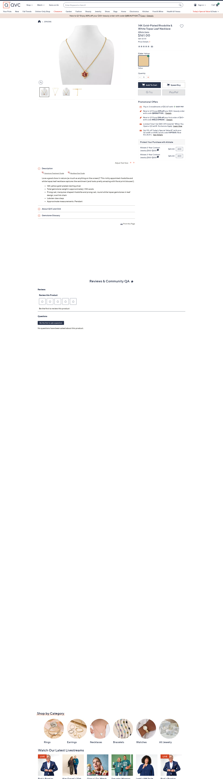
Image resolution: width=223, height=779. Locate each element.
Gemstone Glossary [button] (51, 215)
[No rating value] (144, 46)
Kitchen (145, 11)
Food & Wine (158, 11)
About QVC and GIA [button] (51, 209)
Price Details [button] (143, 42)
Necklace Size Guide (77, 173)
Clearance (58, 11)
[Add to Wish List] (182, 26)
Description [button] (47, 168)
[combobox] (120, 5)
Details (168, 113)
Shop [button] (28, 5)
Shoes (107, 11)
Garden (69, 11)
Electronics (134, 11)
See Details (158, 135)
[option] (111, 15)
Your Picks (7, 11)
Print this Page (129, 224)
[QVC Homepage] (39, 21)
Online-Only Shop (42, 11)
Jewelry (98, 11)
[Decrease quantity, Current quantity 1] (139, 77)
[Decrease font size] (134, 163)
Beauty (88, 11)
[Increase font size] (131, 163)
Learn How (177, 126)
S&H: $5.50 (142, 39)
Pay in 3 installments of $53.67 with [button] (158, 106)
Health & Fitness (173, 11)
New (17, 11)
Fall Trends (27, 11)
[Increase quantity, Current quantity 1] (148, 77)
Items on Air (54, 5)
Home (123, 11)
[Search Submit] (180, 5)
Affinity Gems (143, 32)
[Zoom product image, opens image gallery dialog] (40, 82)
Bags (115, 11)
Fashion (78, 11)
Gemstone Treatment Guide (54, 173)
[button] (195, 5)
